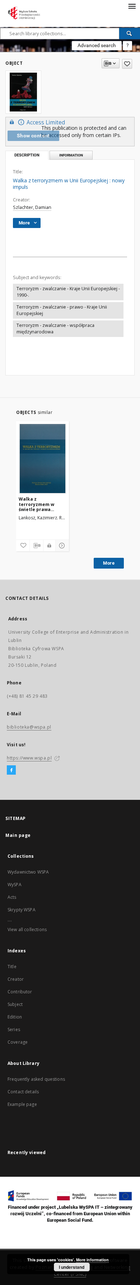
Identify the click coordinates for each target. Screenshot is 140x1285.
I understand (71, 1267)
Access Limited (46, 122)
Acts (12, 897)
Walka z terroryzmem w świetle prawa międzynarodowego (41, 504)
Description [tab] (26, 155)
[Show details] (61, 545)
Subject (15, 1004)
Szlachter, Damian (32, 207)
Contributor (20, 992)
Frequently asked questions (36, 1079)
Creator (16, 979)
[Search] (129, 33)
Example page (22, 1104)
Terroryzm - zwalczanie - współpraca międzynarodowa (55, 328)
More (109, 563)
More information (92, 1259)
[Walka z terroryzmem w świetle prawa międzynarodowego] (42, 458)
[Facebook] (11, 770)
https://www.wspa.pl (29, 758)
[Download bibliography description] (36, 545)
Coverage (18, 1042)
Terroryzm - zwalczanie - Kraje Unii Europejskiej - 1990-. (68, 292)
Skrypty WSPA (22, 910)
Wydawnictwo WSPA (28, 872)
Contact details (23, 1092)
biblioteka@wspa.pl (29, 727)
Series (14, 1029)
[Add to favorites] (127, 64)
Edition (15, 1017)
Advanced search (97, 45)
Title (12, 966)
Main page (18, 835)
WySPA (15, 884)
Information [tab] (71, 155)
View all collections (27, 929)
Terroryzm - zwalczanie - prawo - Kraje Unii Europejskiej (62, 310)
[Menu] (131, 6)
